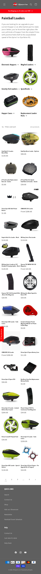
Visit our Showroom (11, 509)
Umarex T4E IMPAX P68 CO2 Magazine (28, 265)
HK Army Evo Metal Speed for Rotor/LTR (29, 294)
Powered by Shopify (26, 570)
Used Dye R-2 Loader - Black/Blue (8, 152)
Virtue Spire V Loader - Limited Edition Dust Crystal (10, 409)
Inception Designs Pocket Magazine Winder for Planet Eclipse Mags (29, 323)
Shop (6, 505)
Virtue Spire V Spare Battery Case (30, 352)
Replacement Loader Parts (29, 114)
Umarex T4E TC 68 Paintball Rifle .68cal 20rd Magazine (11, 294)
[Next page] (35, 479)
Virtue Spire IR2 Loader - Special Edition (11, 466)
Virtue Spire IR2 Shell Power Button (9, 209)
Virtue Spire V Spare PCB (8, 379)
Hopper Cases (7, 113)
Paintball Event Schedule (13, 519)
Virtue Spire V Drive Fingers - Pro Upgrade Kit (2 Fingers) (30, 466)
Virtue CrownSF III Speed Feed (10, 437)
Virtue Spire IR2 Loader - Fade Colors (10, 322)
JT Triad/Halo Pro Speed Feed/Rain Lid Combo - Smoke (29, 180)
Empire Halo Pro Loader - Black (10, 237)
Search (6, 495)
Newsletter (8, 515)
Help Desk (7, 543)
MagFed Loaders (27, 64)
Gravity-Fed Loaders (9, 89)
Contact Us (8, 500)
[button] (4, 4)
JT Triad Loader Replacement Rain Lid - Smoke (10, 180)
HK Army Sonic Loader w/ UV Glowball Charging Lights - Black (11, 265)
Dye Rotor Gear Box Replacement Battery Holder (30, 380)
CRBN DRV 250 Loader (27, 209)
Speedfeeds (25, 89)
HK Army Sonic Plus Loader (28, 237)
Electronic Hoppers (9, 64)
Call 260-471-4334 (10, 538)
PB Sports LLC (17, 570)
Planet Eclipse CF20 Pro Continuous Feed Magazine (28, 409)
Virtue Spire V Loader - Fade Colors (28, 437)
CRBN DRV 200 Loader (8, 352)
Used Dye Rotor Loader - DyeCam (30, 151)
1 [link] (5, 479)
